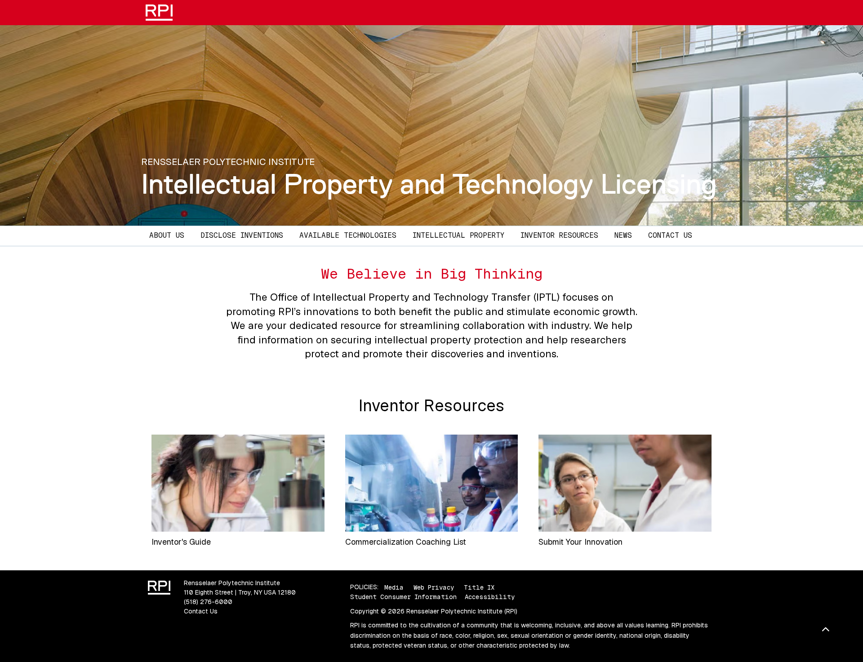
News (623, 235)
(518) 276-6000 (208, 602)
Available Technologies (347, 235)
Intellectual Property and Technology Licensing (429, 184)
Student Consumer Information (403, 597)
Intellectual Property (458, 235)
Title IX (479, 587)
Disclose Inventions (241, 235)
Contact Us (670, 235)
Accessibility (490, 597)
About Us (166, 235)
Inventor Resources (559, 235)
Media (394, 587)
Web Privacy (434, 587)
